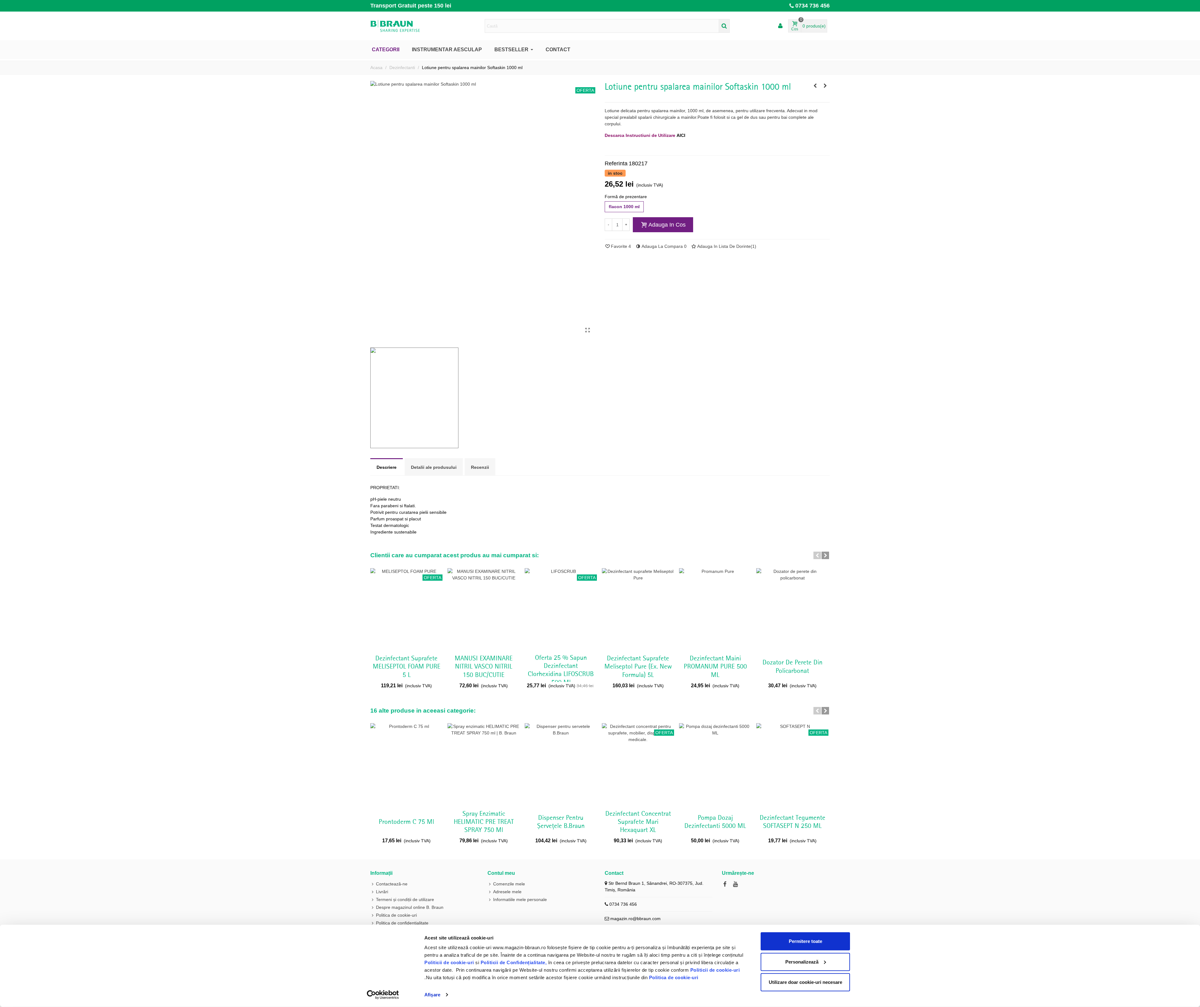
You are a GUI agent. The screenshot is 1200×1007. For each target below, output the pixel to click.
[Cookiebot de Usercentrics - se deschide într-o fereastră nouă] (383, 994)
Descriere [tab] (387, 467)
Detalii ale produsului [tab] (434, 467)
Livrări (382, 891)
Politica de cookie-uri (673, 977)
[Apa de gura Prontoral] (825, 85)
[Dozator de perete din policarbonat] (792, 609)
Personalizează (801, 961)
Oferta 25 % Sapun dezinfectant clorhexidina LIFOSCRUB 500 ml (561, 670)
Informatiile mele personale (520, 899)
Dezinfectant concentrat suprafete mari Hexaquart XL (638, 822)
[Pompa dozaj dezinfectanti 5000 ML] (715, 764)
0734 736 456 (812, 6)
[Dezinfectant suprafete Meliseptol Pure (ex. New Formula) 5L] (638, 609)
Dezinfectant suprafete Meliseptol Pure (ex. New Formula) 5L (638, 666)
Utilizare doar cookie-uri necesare (805, 982)
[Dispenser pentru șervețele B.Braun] (561, 764)
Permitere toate (805, 941)
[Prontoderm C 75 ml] (815, 85)
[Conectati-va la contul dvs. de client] (780, 26)
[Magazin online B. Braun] (404, 26)
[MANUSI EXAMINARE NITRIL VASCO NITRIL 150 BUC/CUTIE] (484, 609)
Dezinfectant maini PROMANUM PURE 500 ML (715, 666)
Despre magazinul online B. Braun (409, 907)
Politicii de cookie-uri (449, 962)
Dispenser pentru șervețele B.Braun (561, 822)
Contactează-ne (392, 883)
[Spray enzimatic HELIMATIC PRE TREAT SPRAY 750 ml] (484, 764)
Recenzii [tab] (480, 467)
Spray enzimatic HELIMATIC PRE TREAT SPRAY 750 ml (484, 822)
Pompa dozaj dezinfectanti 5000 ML (715, 822)
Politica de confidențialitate (402, 922)
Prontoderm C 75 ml (406, 822)
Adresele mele (507, 891)
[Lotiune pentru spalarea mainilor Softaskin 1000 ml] (587, 330)
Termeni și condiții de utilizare (405, 899)
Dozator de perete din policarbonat (792, 667)
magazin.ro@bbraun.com (635, 918)
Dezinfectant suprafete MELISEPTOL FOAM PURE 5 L (406, 666)
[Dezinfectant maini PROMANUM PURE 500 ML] (715, 609)
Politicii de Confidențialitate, (513, 962)
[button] (817, 555)
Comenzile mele (509, 883)
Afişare (432, 994)
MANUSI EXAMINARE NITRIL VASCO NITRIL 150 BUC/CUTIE (483, 666)
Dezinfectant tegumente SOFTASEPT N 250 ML (792, 822)
